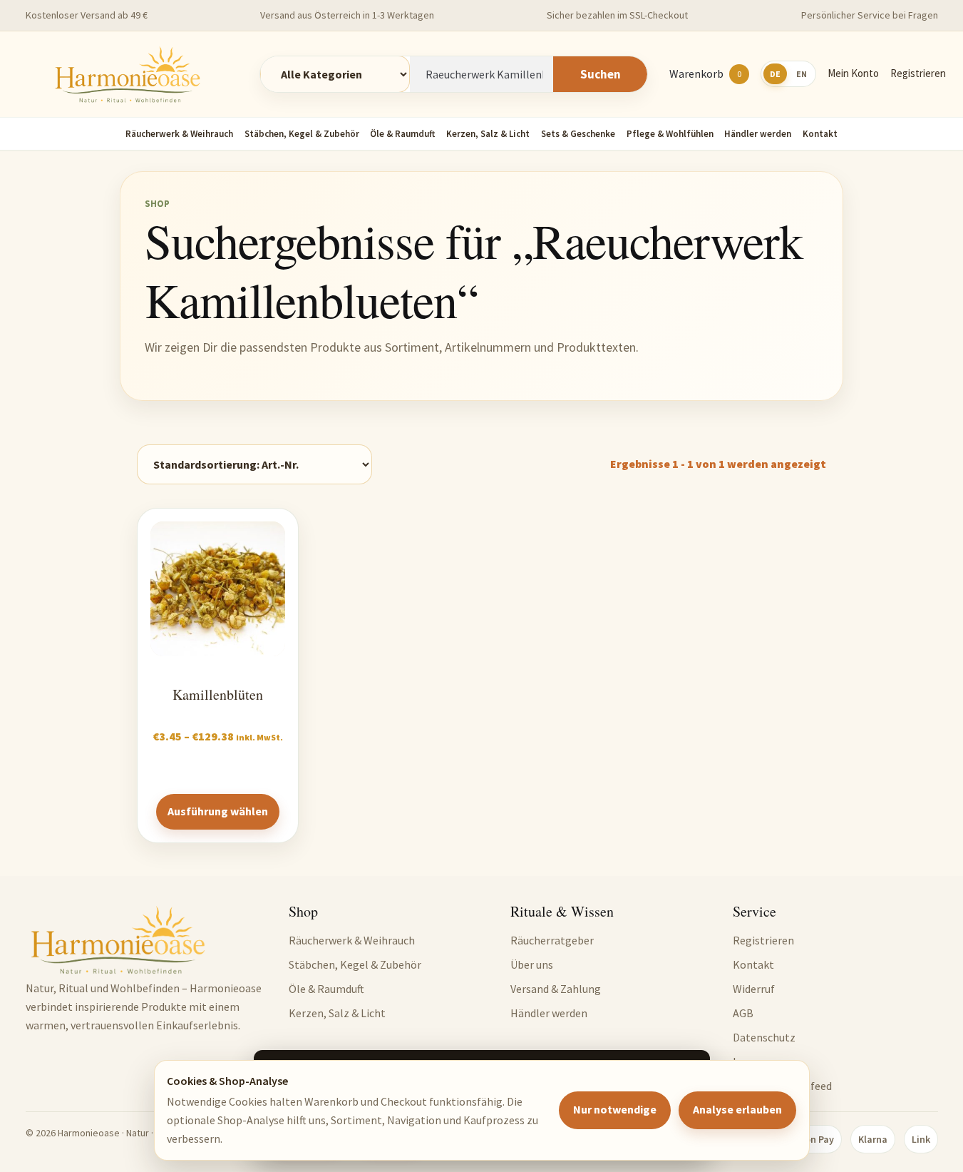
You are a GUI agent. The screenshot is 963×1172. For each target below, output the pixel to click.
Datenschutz (764, 1037)
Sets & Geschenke (578, 134)
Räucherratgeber (552, 940)
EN (801, 73)
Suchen (600, 74)
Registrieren (918, 73)
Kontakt (820, 134)
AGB (743, 1013)
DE (775, 73)
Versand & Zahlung (555, 989)
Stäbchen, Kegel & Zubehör (301, 134)
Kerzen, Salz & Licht (488, 134)
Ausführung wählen (218, 811)
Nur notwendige (614, 1109)
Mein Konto (853, 73)
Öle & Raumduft (402, 134)
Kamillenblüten (217, 694)
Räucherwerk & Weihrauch (179, 134)
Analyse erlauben (737, 1109)
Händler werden (757, 134)
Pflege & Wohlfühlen (670, 134)
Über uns (531, 964)
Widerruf (754, 989)
